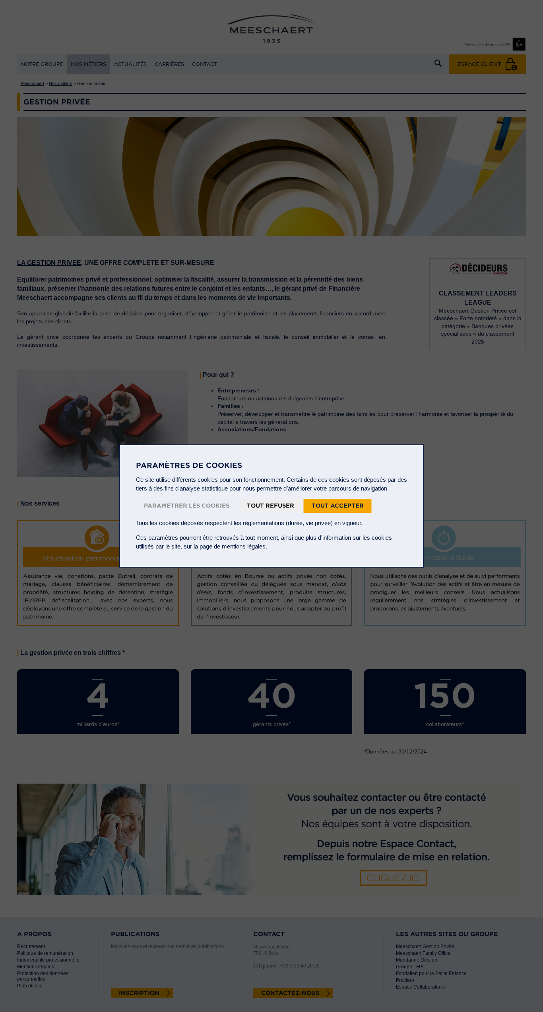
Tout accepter (338, 505)
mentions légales (244, 546)
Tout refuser (270, 505)
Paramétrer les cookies (186, 505)
